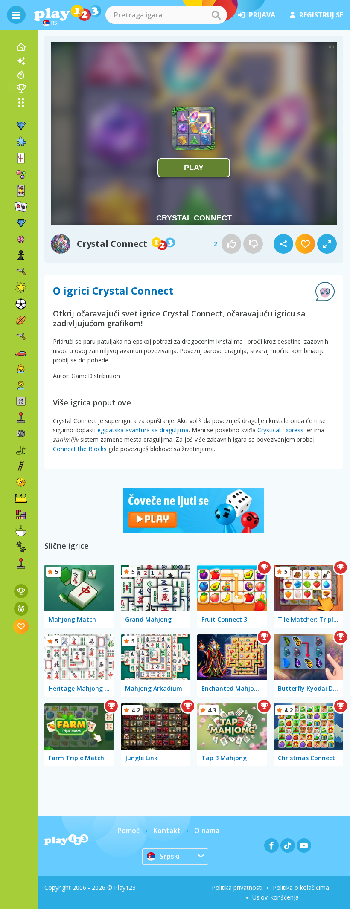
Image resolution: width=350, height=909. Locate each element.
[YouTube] (304, 845)
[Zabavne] (21, 288)
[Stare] (21, 450)
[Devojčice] (21, 369)
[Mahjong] (21, 158)
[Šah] (21, 255)
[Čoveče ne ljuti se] (193, 530)
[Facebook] (271, 845)
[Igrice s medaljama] (21, 609)
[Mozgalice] (21, 239)
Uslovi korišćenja (275, 897)
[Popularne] (21, 75)
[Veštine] (21, 466)
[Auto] (21, 352)
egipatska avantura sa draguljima (143, 430)
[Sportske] (21, 320)
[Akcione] (21, 271)
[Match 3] (21, 126)
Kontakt (167, 830)
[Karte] (21, 190)
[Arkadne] (21, 417)
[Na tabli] (21, 434)
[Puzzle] (21, 142)
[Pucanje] (21, 336)
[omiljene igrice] (21, 626)
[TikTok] (287, 845)
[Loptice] (21, 174)
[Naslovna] (21, 47)
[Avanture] (21, 482)
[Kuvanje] (21, 531)
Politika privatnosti (237, 887)
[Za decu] (21, 385)
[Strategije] (21, 498)
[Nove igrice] (21, 61)
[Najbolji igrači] (21, 88)
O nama (206, 830)
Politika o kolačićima (301, 887)
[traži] (216, 15)
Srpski (170, 856)
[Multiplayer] (21, 563)
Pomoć (128, 830)
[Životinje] (21, 547)
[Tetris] (21, 515)
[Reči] (21, 401)
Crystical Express (280, 430)
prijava (262, 15)
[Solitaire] (21, 207)
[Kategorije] (21, 102)
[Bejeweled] (21, 223)
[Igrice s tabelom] (21, 591)
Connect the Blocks (80, 449)
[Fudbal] (21, 304)
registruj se (321, 15)
